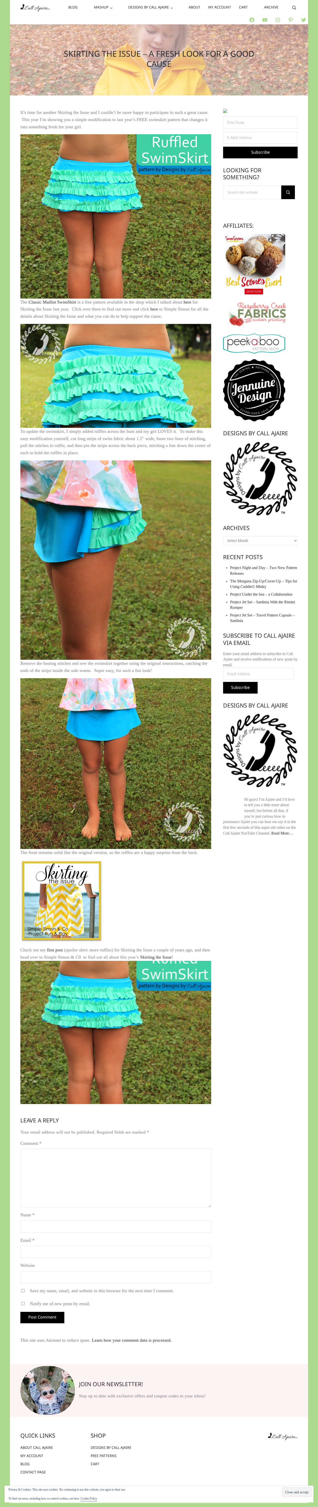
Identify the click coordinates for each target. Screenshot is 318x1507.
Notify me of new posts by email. (60, 1303)
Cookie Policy (88, 1498)
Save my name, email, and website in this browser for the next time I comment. (102, 1290)
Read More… (282, 833)
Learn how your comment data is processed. (132, 1340)
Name (27, 1214)
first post (55, 949)
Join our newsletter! (111, 1384)
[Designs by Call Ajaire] (260, 479)
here (187, 302)
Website (27, 1265)
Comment (30, 1143)
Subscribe (240, 687)
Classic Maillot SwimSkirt (52, 302)
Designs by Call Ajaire (255, 434)
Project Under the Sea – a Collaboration (261, 594)
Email (27, 1240)
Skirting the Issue (156, 957)
